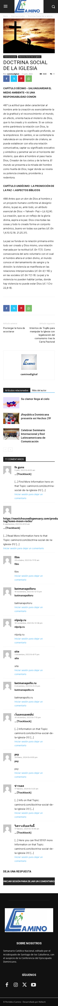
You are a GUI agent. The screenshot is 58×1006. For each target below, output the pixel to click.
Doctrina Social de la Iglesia (40, 16)
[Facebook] (6, 78)
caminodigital (13, 74)
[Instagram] (15, 985)
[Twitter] (14, 78)
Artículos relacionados (16, 390)
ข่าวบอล (19, 785)
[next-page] (10, 450)
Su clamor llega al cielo (35, 399)
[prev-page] (5, 450)
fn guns (19, 467)
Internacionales (18, 16)
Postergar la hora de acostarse (14, 330)
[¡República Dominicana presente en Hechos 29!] (11, 418)
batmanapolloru (25, 588)
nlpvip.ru (20, 620)
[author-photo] (29, 369)
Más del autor (39, 390)
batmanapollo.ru (26, 683)
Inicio (5, 16)
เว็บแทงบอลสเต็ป (24, 714)
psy (17, 754)
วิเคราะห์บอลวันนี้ (24, 826)
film (17, 557)
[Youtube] (33, 985)
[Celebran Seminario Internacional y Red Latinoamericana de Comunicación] (11, 434)
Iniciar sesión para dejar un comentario (23, 548)
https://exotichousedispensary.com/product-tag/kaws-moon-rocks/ (29, 519)
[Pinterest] (21, 78)
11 (54, 74)
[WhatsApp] (28, 78)
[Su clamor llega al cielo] (11, 402)
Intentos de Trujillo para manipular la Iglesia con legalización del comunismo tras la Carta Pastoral (42, 335)
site (17, 651)
